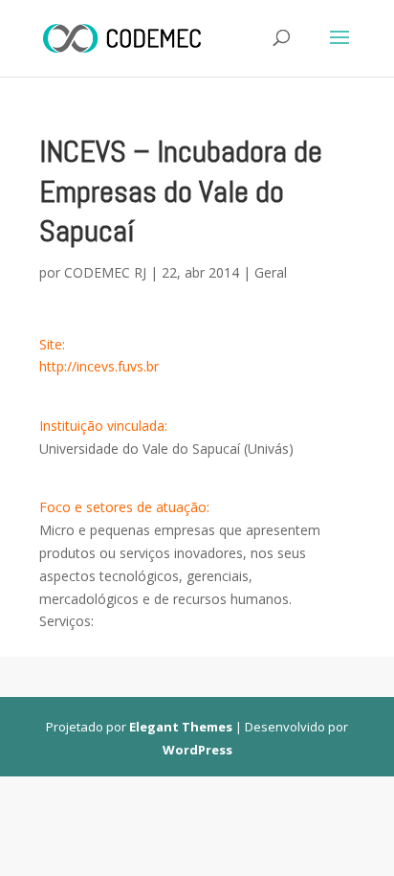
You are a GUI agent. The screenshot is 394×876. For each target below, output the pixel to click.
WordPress (197, 749)
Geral (270, 272)
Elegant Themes (180, 726)
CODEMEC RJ (105, 272)
